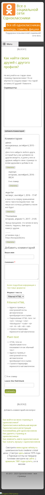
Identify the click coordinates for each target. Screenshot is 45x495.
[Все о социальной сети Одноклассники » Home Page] (9, 14)
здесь (21, 453)
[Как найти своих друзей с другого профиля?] (23, 127)
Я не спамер (12, 376)
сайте (31, 458)
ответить (10, 167)
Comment (10, 262)
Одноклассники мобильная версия (19, 425)
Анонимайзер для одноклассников (20, 430)
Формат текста (14, 292)
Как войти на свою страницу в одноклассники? (18, 421)
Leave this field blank (14, 381)
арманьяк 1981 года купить (18, 461)
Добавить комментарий (14, 131)
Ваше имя (9, 252)
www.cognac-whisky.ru (26, 447)
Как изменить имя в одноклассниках (21, 439)
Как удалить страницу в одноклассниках (14, 435)
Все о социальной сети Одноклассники (20, 11)
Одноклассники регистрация (17, 428)
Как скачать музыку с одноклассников (21, 441)
